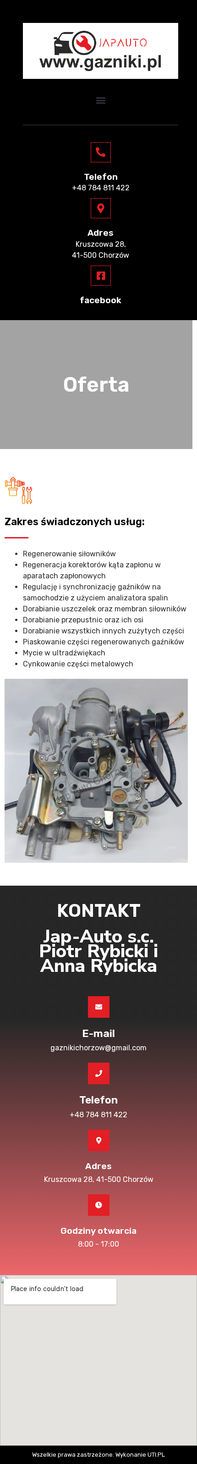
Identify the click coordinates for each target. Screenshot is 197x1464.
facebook (100, 300)
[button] (100, 100)
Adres (101, 232)
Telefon (101, 177)
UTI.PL (156, 1454)
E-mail (98, 1033)
